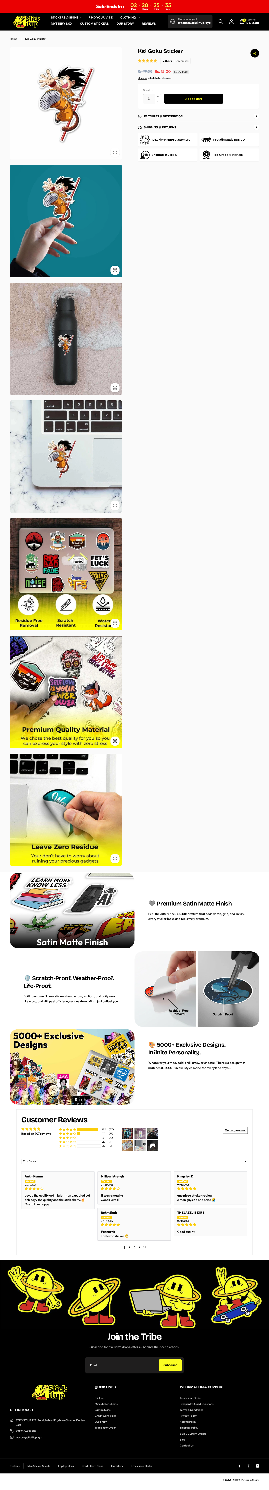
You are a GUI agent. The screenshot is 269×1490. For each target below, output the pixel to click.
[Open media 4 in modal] (66, 456)
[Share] (254, 53)
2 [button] (129, 1247)
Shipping (142, 77)
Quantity (148, 90)
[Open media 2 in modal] (66, 221)
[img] (58, 1188)
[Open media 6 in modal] (66, 692)
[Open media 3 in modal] (66, 339)
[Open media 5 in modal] (66, 574)
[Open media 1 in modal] (66, 103)
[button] (66, 18)
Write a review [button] (235, 1130)
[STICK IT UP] (49, 1399)
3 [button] (134, 1247)
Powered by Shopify (250, 1480)
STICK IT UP (235, 1480)
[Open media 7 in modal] (66, 810)
